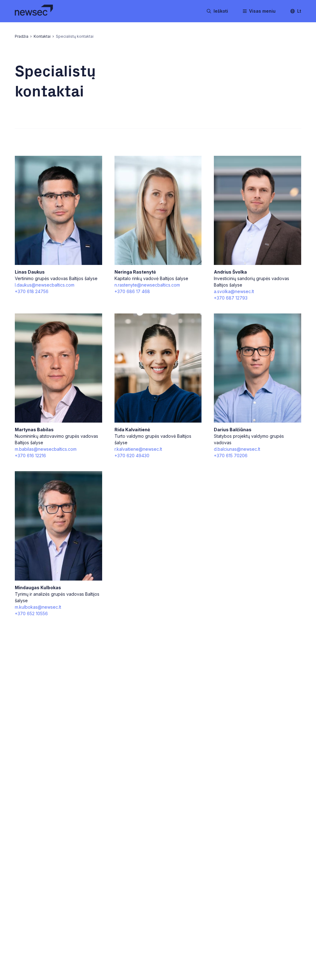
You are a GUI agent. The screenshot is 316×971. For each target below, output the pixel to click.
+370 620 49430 (131, 455)
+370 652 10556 (31, 613)
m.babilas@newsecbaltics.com (46, 449)
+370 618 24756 (31, 291)
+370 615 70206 (230, 455)
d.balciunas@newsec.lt (237, 449)
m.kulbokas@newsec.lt (38, 607)
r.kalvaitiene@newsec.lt (138, 449)
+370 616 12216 (30, 455)
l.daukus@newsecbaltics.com (44, 284)
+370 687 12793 (230, 297)
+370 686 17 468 (132, 291)
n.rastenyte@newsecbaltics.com (147, 284)
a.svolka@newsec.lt (234, 291)
